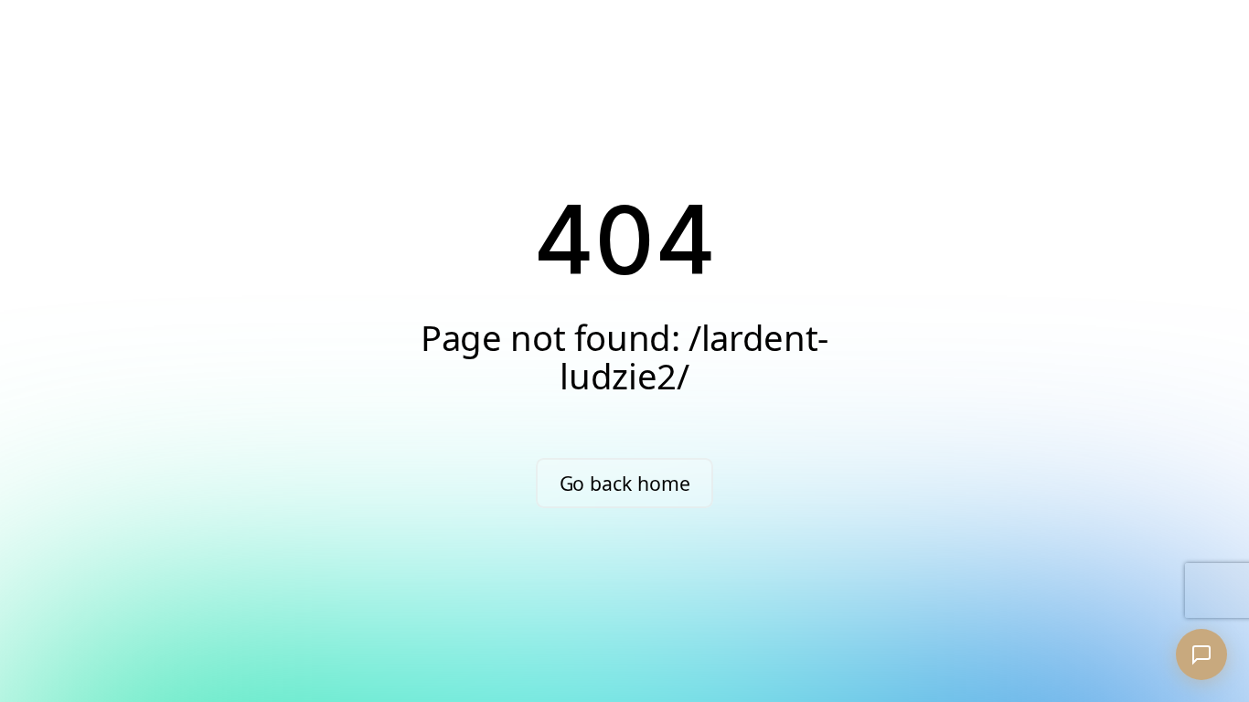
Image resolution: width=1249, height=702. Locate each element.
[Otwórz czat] (1201, 654)
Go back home (625, 483)
